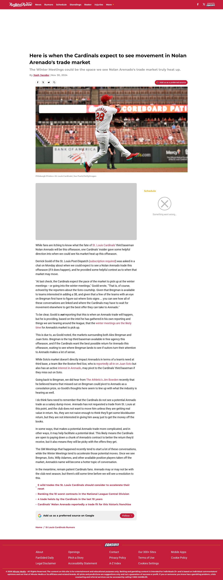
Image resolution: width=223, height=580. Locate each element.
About (39, 552)
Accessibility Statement (82, 563)
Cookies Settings (148, 563)
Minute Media (19, 571)
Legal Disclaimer (46, 563)
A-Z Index (115, 563)
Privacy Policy (117, 557)
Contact (114, 552)
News (38, 4)
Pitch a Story (76, 557)
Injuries (99, 4)
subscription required (102, 261)
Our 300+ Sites (147, 552)
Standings (75, 4)
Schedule (61, 4)
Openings (74, 552)
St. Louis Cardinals (103, 245)
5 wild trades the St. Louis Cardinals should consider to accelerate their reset (84, 487)
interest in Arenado (69, 368)
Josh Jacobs (41, 75)
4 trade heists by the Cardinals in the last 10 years (70, 499)
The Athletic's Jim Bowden (102, 379)
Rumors (48, 4)
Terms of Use (146, 557)
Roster (87, 4)
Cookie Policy (179, 557)
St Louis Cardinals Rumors (60, 527)
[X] (204, 4)
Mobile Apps (178, 552)
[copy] (54, 82)
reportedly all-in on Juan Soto (114, 363)
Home (39, 527)
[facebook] (197, 4)
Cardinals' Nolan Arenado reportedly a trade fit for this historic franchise (84, 504)
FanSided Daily (45, 557)
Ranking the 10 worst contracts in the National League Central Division (83, 493)
